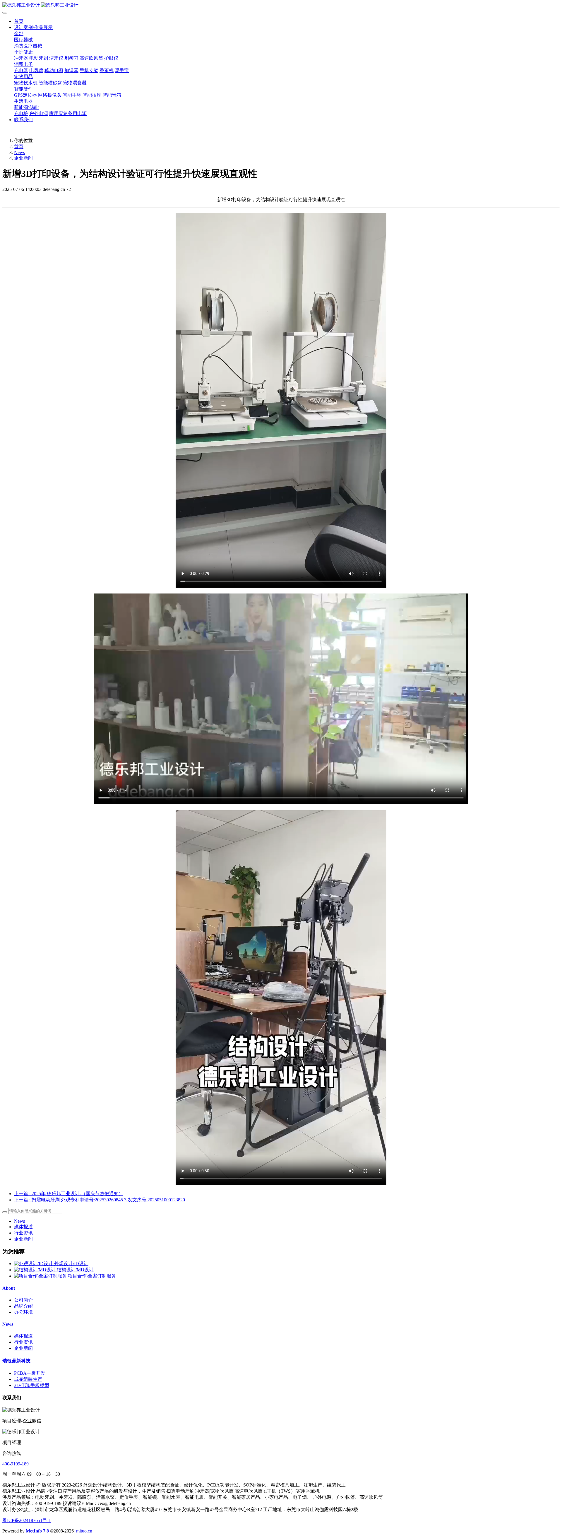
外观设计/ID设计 (71, 1263)
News (19, 152)
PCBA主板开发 (29, 1373)
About (8, 1288)
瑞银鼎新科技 (16, 1360)
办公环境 (23, 1312)
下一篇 (99, 1199)
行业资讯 (23, 1232)
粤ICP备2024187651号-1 (26, 1520)
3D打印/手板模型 (31, 1385)
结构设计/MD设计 (75, 1269)
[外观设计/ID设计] (34, 1263)
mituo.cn (84, 1530)
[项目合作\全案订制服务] (41, 1275)
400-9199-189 (15, 1463)
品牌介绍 (23, 1306)
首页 (18, 21)
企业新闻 (23, 157)
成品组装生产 (28, 1379)
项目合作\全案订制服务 (92, 1275)
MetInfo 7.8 (37, 1530)
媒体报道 (23, 1226)
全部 (18, 33)
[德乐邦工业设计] (281, 5)
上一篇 (68, 1193)
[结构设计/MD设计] (35, 1269)
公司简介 (23, 1299)
